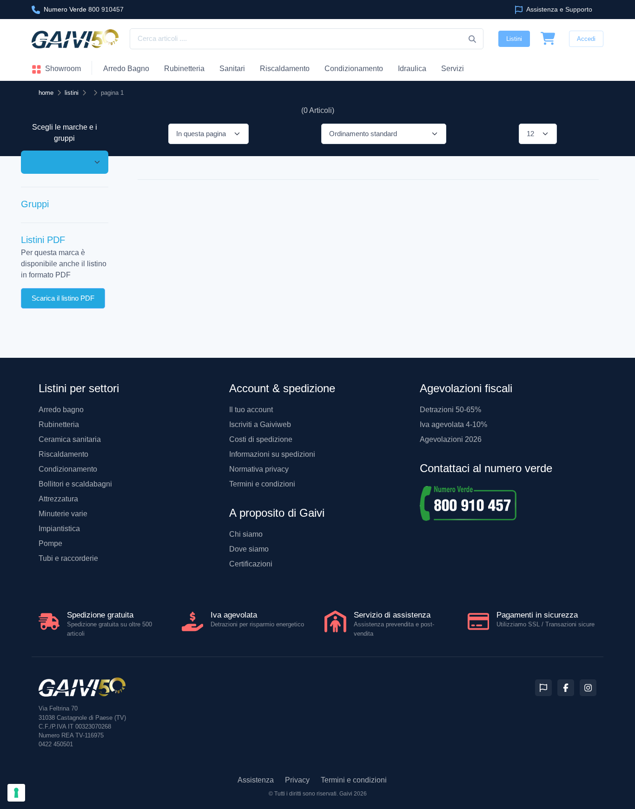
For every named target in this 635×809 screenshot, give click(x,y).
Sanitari (232, 68)
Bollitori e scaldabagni (75, 484)
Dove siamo (249, 549)
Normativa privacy (259, 469)
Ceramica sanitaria (70, 439)
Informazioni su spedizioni (272, 454)
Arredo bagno (61, 410)
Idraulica (412, 68)
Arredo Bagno (126, 68)
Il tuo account (251, 410)
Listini (514, 38)
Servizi (452, 68)
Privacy (297, 780)
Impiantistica (59, 529)
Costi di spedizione (260, 439)
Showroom (62, 68)
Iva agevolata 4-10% (453, 424)
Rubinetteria (184, 68)
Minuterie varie (63, 514)
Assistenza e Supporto (558, 9)
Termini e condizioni (262, 484)
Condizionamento (68, 469)
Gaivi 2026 (353, 793)
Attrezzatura (58, 499)
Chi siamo (246, 534)
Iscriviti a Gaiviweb (260, 424)
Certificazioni (250, 564)
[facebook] (565, 687)
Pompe (50, 543)
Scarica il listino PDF (63, 298)
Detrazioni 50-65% (450, 410)
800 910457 (84, 9)
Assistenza (256, 780)
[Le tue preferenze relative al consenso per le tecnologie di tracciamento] (16, 793)
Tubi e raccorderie (68, 558)
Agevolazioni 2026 (451, 439)
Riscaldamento (285, 68)
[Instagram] (588, 687)
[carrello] (548, 39)
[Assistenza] (543, 687)
